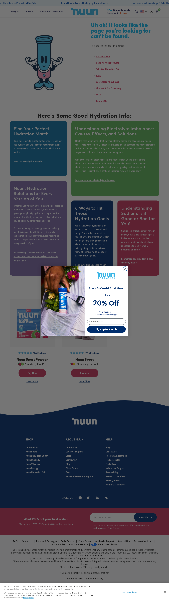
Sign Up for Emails (106, 329)
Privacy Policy (28, 598)
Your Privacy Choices (129, 592)
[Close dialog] (125, 269)
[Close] (165, 592)
